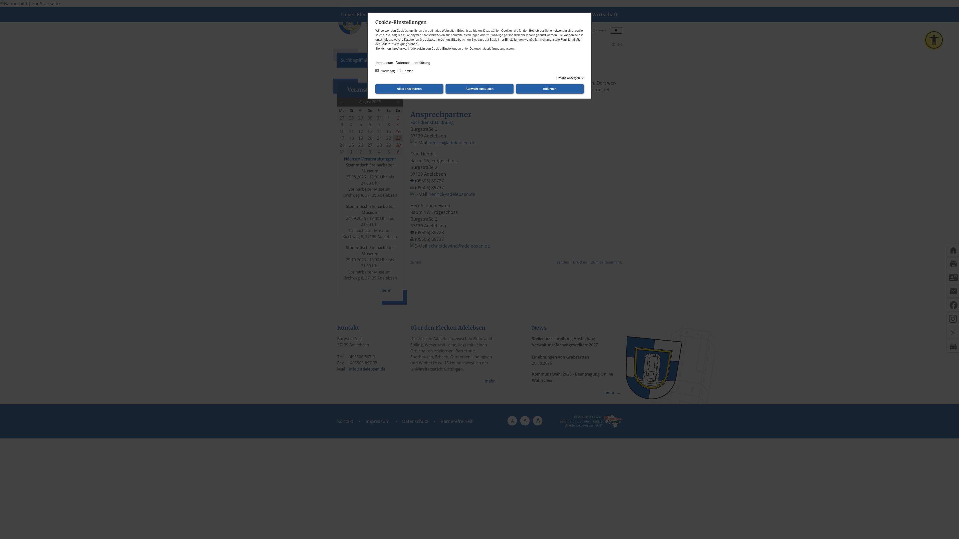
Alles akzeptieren (409, 89)
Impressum (384, 63)
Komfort (407, 71)
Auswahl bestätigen (479, 89)
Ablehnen (549, 89)
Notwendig (388, 71)
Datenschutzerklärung (413, 63)
